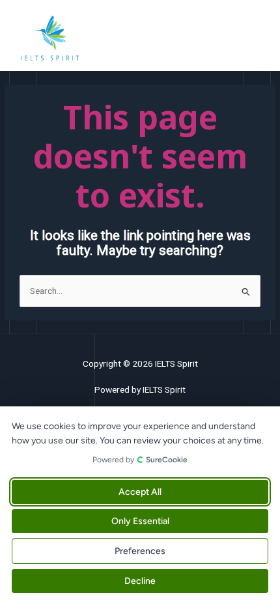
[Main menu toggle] (254, 38)
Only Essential (140, 521)
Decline (140, 580)
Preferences (140, 551)
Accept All (140, 491)
